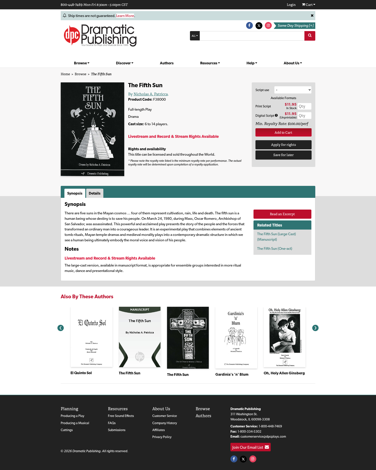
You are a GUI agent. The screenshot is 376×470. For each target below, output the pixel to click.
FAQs (112, 423)
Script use (262, 90)
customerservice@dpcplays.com (263, 436)
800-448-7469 (71, 4)
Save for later (283, 155)
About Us (292, 63)
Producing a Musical (75, 423)
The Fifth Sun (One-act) (274, 248)
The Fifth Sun (129, 373)
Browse (80, 63)
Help (251, 63)
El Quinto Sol (81, 373)
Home (65, 74)
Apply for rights (283, 144)
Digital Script (265, 115)
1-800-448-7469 (270, 426)
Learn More (125, 15)
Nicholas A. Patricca (151, 94)
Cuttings (67, 430)
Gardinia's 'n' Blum (231, 374)
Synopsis (74, 193)
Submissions (116, 430)
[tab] (75, 193)
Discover (123, 63)
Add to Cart (283, 132)
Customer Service (164, 416)
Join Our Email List (248, 447)
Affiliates (158, 430)
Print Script (263, 106)
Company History (164, 423)
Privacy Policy (161, 437)
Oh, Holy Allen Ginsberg (284, 373)
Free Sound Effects (121, 416)
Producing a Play (72, 416)
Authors (167, 63)
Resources (209, 63)
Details (95, 193)
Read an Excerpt (282, 214)
